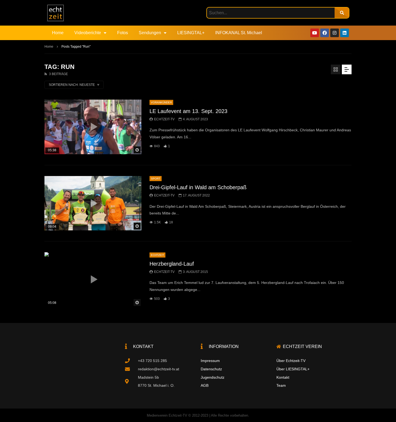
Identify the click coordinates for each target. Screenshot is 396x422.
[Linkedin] (344, 33)
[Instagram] (334, 33)
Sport (155, 178)
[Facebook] (324, 33)
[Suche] (342, 13)
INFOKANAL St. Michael (238, 32)
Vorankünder (161, 102)
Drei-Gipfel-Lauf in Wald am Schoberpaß (198, 187)
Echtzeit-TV (164, 119)
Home (58, 32)
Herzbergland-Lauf (172, 264)
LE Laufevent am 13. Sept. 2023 (188, 111)
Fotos (122, 32)
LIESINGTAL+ (190, 32)
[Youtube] (314, 33)
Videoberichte (87, 32)
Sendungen (150, 32)
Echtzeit (157, 255)
